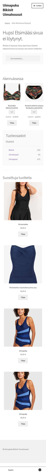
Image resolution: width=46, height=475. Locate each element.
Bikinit (11, 150)
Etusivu (7, 23)
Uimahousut (14, 154)
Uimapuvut (13, 159)
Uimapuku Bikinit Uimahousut (12, 10)
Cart (35, 469)
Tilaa (12, 123)
